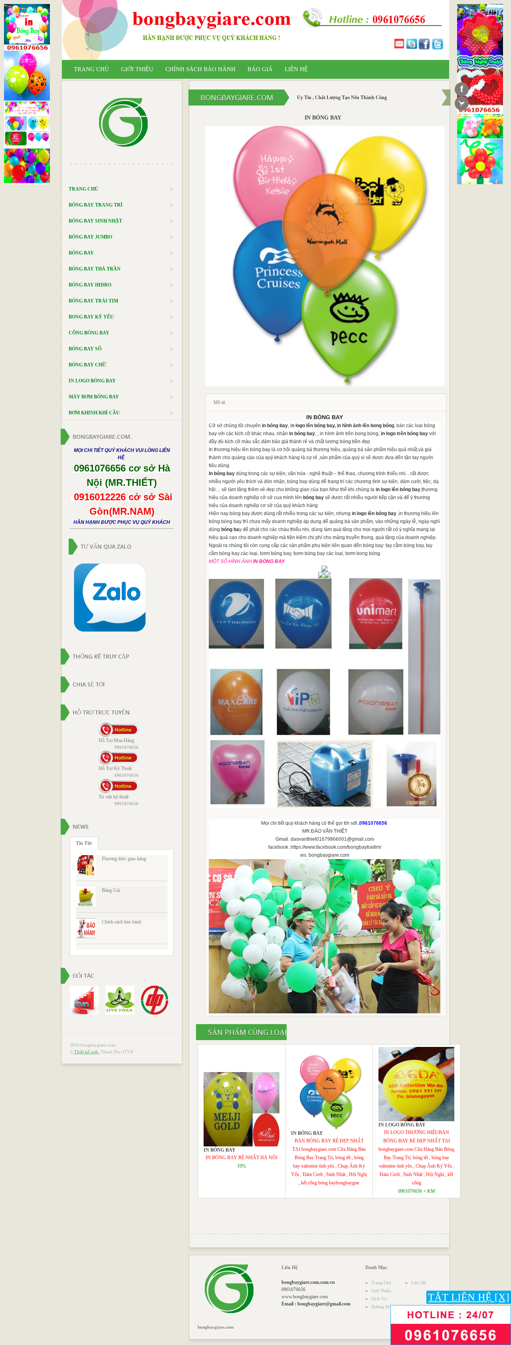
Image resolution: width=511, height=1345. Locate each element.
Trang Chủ (381, 1282)
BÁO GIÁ (260, 69)
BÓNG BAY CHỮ (87, 365)
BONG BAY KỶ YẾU (91, 317)
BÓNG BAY (81, 253)
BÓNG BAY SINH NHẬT (95, 221)
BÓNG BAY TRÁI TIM (93, 301)
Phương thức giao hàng (124, 859)
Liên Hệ (418, 1282)
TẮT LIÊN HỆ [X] (468, 1297)
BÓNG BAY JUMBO (90, 237)
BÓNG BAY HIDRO (90, 285)
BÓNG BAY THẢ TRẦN (95, 269)
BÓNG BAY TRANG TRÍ (96, 205)
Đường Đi (380, 1306)
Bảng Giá (111, 890)
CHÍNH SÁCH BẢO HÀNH (200, 69)
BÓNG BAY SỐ (85, 349)
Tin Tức (84, 843)
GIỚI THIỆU (137, 69)
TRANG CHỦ (91, 69)
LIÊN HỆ (296, 69)
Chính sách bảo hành (121, 922)
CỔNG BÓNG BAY (89, 333)
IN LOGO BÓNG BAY (92, 381)
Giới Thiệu (381, 1290)
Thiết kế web (86, 1051)
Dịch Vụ (379, 1298)
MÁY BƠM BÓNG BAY (94, 397)
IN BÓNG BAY (220, 1150)
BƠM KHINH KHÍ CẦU (94, 413)
